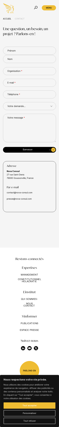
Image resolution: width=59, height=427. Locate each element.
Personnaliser (29, 413)
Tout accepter (29, 405)
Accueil (7, 18)
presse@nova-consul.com (19, 199)
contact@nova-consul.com (19, 192)
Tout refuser (29, 421)
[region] (29, 401)
